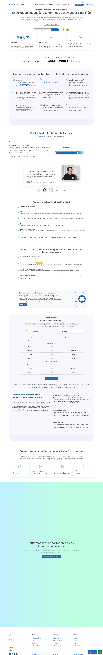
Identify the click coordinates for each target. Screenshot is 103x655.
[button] (35, 4)
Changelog (34, 642)
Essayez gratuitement (51, 377)
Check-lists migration (57, 638)
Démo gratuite (82, 2)
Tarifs (33, 638)
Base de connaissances (58, 637)
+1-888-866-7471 (12, 642)
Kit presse (55, 640)
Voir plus (60, 188)
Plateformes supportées (37, 637)
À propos (76, 635)
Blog (54, 635)
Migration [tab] (49, 136)
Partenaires (34, 653)
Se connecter (75, 2)
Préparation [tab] (42, 136)
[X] (17, 652)
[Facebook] (10, 652)
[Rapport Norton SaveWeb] (11, 649)
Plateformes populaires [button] (37, 643)
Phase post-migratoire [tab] (59, 136)
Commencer (51, 122)
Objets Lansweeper (30, 339)
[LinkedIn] (14, 652)
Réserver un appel (89, 4)
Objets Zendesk (73, 339)
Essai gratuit (79, 4)
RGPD (75, 640)
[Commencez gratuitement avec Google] (63, 29)
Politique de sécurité (78, 653)
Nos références (56, 653)
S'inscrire (55, 30)
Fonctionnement (35, 640)
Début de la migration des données (51, 555)
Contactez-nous (77, 638)
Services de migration (36, 635)
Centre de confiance (78, 645)
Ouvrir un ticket (77, 643)
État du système (57, 643)
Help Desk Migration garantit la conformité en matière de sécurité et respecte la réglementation (53, 83)
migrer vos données (24, 84)
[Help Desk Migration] (10, 633)
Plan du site (55, 642)
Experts (75, 637)
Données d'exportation (51, 24)
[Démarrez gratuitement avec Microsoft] (67, 29)
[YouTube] (12, 652)
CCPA (75, 642)
